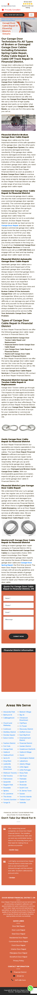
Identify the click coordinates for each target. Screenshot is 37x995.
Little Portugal (25, 770)
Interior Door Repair (18, 949)
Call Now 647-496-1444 (14, 15)
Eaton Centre (8, 738)
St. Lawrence (8, 794)
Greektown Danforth (27, 749)
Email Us (20, 976)
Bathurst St (7, 715)
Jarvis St (6, 758)
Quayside (7, 782)
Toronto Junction (10, 800)
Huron (21, 755)
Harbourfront (8, 755)
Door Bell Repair (18, 926)
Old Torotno (8, 776)
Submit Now (18, 636)
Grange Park (8, 749)
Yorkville (22, 802)
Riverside (23, 785)
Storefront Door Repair (18, 957)
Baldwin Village (25, 712)
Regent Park (8, 785)
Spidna (6, 791)
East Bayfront (24, 735)
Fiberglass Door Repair (18, 953)
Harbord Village (25, 752)
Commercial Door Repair (18, 941)
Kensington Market (26, 758)
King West (7, 761)
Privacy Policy (18, 961)
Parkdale (22, 779)
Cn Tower (23, 726)
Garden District (25, 746)
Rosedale (7, 788)
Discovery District (26, 729)
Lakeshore (23, 761)
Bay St (21, 715)
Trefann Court (24, 800)
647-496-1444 (20, 980)
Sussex (22, 794)
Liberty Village (24, 764)
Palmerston (7, 779)
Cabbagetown (8, 718)
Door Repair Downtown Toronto (20, 991)
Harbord (6, 752)
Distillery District (9, 732)
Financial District (25, 743)
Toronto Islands (25, 797)
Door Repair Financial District (14, 18)
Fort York (6, 746)
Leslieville (7, 764)
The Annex (7, 797)
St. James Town (25, 791)
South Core (23, 788)
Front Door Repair (18, 945)
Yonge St (6, 802)
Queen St (23, 782)
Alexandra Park (9, 712)
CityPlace (23, 723)
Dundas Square (9, 735)
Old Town (23, 776)
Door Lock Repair (18, 930)
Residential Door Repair (18, 938)
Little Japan (23, 767)
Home (3, 18)
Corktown (7, 729)
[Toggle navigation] (31, 15)
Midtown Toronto (10, 773)
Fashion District (9, 743)
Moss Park (23, 773)
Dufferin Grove (25, 732)
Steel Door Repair (18, 934)
